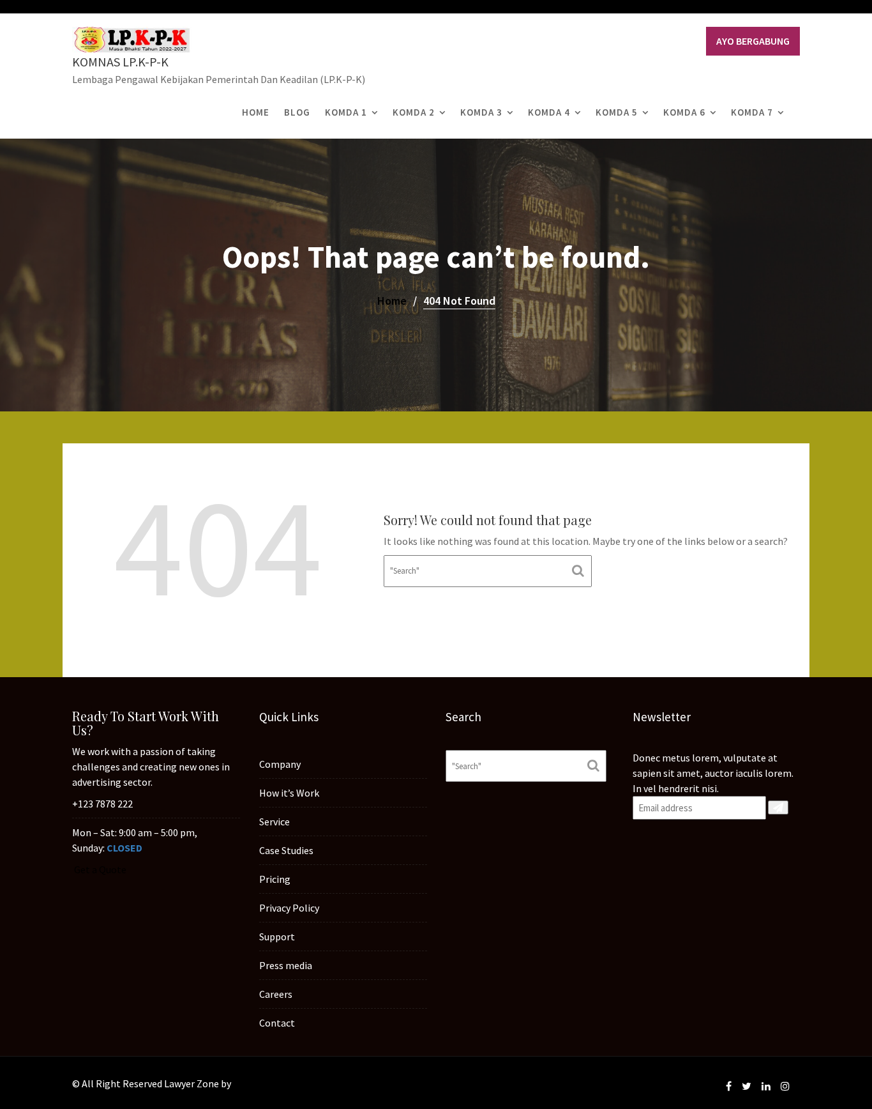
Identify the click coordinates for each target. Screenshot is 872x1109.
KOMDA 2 (414, 112)
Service (274, 821)
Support (277, 936)
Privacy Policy (289, 907)
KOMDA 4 (549, 112)
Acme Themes (264, 1083)
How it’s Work (289, 792)
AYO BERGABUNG (753, 40)
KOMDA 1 (346, 112)
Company (280, 764)
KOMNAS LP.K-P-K (120, 62)
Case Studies (286, 850)
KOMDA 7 (752, 112)
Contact (277, 1022)
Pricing (274, 879)
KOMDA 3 (481, 112)
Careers (275, 994)
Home (255, 112)
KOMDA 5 (617, 112)
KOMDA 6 (684, 112)
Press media (285, 965)
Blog (297, 112)
